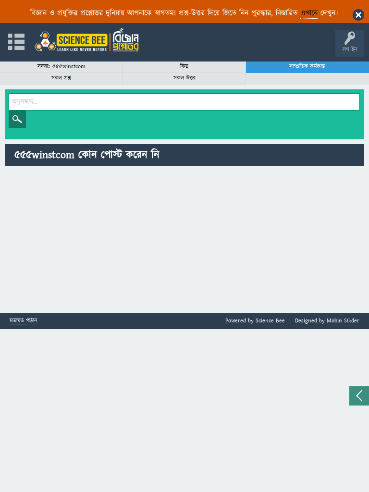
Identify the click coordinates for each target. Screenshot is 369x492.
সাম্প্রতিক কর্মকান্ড (307, 66)
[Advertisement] (184, 241)
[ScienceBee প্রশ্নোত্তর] (86, 39)
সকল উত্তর (184, 78)
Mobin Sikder (343, 321)
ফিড (184, 66)
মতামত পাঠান (23, 321)
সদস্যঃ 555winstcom (61, 66)
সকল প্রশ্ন (61, 78)
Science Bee (270, 321)
